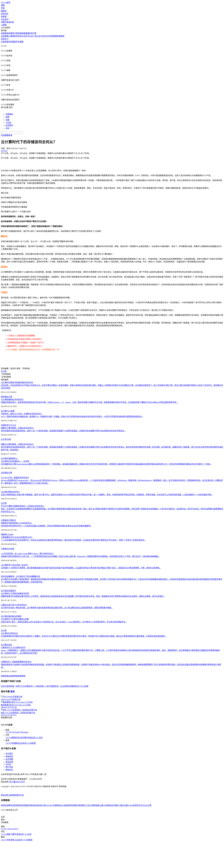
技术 (14, 520)
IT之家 (87, 805)
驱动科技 (34, 805)
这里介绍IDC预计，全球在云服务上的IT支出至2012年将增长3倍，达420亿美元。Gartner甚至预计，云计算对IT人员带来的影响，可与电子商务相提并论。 (64, 622)
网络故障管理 (19, 676)
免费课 (4, 16)
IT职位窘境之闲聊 (15, 619)
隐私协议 (9, 770)
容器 (12, 411)
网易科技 (19, 805)
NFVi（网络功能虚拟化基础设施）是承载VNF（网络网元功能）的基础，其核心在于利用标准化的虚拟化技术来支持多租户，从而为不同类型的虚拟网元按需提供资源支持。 (72, 417)
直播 (21, 42)
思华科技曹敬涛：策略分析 (20, 576)
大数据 (4, 520)
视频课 (4, 33)
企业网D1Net (127, 805)
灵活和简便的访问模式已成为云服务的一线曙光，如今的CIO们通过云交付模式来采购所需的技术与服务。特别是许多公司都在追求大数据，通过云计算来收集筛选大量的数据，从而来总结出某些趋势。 (84, 636)
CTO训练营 (31, 743)
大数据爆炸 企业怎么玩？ (17, 537)
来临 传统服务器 (17, 382)
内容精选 (9, 114)
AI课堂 (4, 25)
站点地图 (9, 759)
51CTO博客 (10, 738)
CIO (8, 534)
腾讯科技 (12, 805)
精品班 (4, 11)
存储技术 (4, 425)
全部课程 (4, 36)
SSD (14, 425)
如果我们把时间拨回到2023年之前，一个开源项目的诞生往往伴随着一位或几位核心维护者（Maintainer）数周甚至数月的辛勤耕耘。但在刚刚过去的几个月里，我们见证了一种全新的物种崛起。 (80, 556)
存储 (8, 458)
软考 (16, 36)
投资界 (135, 805)
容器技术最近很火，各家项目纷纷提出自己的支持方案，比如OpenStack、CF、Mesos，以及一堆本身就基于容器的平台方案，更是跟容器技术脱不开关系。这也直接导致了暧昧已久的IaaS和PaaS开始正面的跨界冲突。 (89, 402)
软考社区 (4, 14)
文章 (3, 42)
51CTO (8, 732)
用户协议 (9, 767)
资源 (6, 42)
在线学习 (4, 39)
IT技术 (43, 36)
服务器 (4, 397)
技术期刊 (9, 125)
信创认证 (21, 36)
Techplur (25, 732)
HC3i (20, 732)
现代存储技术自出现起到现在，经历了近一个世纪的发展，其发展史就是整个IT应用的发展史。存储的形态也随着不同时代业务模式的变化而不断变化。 (63, 431)
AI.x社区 (39, 738)
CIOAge (14, 732)
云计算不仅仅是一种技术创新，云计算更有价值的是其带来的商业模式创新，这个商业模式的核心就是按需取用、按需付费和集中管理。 (57, 608)
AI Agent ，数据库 (15, 478)
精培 (17, 743)
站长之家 (62, 805)
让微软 (10, 492)
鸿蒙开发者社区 (7, 22)
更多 (12, 691)
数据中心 (14, 458)
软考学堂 (32, 33)
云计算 (4, 371)
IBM (11, 534)
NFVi (10, 425)
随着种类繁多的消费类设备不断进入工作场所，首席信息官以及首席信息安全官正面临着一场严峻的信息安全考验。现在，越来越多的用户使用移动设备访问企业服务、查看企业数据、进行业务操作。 (83, 596)
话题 (7, 120)
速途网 (68, 805)
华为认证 (29, 36)
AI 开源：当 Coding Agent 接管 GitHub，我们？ (27, 554)
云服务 (9, 616)
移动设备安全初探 (15, 593)
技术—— (15, 461)
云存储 (4, 473)
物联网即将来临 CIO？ (17, 523)
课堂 (14, 42)
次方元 (141, 805)
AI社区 (8, 123)
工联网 (93, 805)
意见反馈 (9, 762)
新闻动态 (9, 756)
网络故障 (4, 676)
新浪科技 (4, 805)
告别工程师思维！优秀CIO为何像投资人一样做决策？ (23, 686)
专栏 (18, 42)
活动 (7, 128)
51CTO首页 (5, 2)
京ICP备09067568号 (17, 782)
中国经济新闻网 (77, 805)
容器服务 (12, 399)
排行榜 (15, 33)
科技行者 (42, 805)
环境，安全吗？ (15, 565)
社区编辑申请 (6, 135)
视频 (7, 117)
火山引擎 (147, 805)
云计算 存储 (6, 439)
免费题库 (60, 36)
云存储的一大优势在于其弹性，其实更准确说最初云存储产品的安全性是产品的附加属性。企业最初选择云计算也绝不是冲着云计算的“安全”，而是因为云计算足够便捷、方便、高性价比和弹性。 (81, 568)
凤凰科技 (27, 805)
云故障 (11, 676)
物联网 (4, 534)
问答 (10, 42)
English (8, 764)
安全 (9, 633)
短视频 (20, 33)
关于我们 (9, 754)
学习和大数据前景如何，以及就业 (22, 506)
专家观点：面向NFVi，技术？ (21, 414)
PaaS (9, 411)
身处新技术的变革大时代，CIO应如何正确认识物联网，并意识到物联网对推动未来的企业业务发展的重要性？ (46, 526)
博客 (3, 5)
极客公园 (99, 805)
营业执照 (5, 795)
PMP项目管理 (51, 36)
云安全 (9, 645)
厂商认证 (36, 36)
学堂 (3, 8)
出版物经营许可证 (16, 795)
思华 (14, 591)
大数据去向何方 (13, 648)
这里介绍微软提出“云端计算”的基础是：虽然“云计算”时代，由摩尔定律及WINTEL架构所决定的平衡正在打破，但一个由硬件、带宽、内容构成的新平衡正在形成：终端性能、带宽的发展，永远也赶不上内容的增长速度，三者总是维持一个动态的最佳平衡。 (107, 495)
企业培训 (4, 19)
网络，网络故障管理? (16, 662)
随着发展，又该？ (18, 428)
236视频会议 (108, 805)
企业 (8, 549)
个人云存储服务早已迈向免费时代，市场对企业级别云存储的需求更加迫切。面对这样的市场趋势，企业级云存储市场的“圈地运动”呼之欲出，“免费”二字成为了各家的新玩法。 (73, 540)
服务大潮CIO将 (14, 605)
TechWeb (49, 805)
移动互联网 (16, 616)
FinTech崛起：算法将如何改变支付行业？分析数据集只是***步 (33, 350)
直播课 (26, 33)
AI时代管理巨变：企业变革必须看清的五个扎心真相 (66, 686)
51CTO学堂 (10, 743)
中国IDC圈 (117, 805)
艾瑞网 (55, 805)
